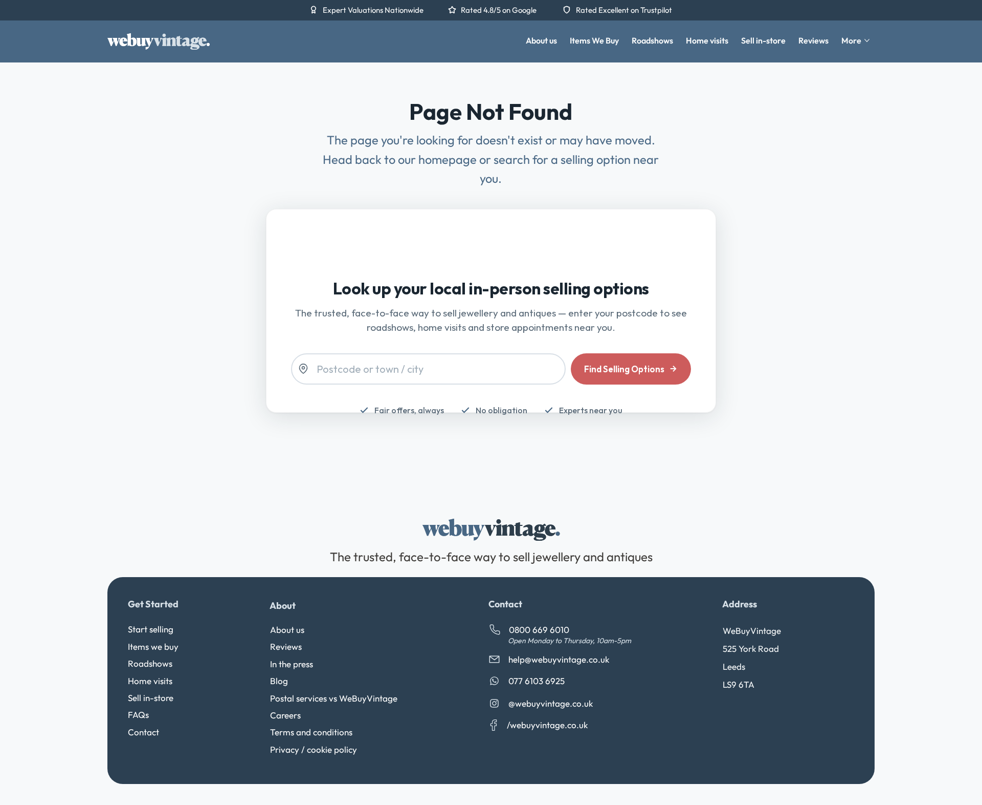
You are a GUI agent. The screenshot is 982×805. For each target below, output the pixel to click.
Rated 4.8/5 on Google (499, 10)
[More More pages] (866, 40)
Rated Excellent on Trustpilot (624, 10)
